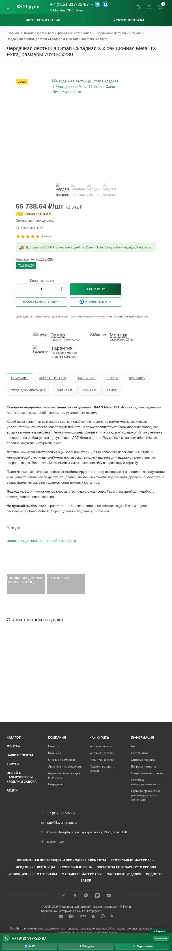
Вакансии (54, 753)
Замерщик (161, 938)
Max (97, 895)
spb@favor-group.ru (62, 822)
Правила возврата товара (102, 769)
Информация (142, 737)
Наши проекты (20, 755)
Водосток (154, 874)
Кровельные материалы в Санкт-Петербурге (71, 911)
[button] (21, 289)
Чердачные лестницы (35, 867)
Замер (112, 390)
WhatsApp (86, 895)
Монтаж (89, 390)
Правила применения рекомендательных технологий (145, 795)
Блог (134, 746)
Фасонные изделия (124, 874)
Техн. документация (28, 390)
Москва (59, 10)
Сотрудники (56, 784)
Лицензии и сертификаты (65, 766)
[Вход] (149, 7)
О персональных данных (148, 773)
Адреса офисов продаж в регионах (64, 775)
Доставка (137, 378)
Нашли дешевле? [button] (32, 227)
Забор (86, 880)
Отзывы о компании (61, 759)
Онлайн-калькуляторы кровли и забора (22, 777)
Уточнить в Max (98, 301)
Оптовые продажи (143, 759)
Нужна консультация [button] (41, 301)
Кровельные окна (76, 867)
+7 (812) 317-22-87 (69, 4)
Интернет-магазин (43, 20)
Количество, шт (42, 280)
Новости (53, 746)
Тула (79, 10)
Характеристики (53, 378)
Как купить (86, 378)
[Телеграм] (97, 4)
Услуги (13, 764)
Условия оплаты (101, 746)
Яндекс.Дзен (109, 895)
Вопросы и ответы (143, 766)
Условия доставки (102, 753)
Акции (12, 790)
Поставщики (139, 753)
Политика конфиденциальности (145, 782)
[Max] (105, 4)
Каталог (14, 737)
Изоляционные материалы (33, 874)
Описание (19, 378)
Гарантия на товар (102, 759)
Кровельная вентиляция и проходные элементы (61, 860)
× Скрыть (159, 931)
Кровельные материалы (133, 860)
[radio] (26, 265)
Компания (57, 737)
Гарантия (64, 390)
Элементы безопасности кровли (126, 867)
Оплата (112, 378)
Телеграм (75, 895)
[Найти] (138, 7)
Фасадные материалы (82, 874)
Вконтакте (63, 895)
